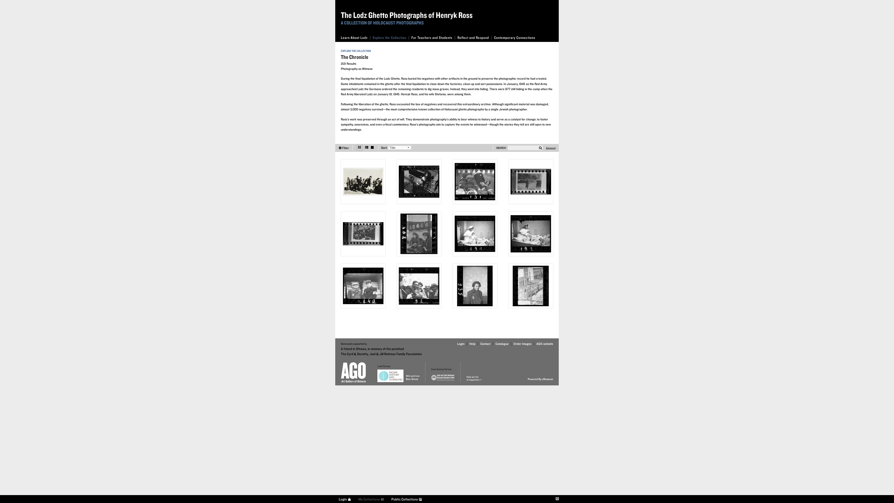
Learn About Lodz (354, 37)
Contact (485, 344)
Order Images (523, 344)
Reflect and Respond (473, 37)
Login (460, 344)
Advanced (550, 147)
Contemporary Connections (514, 37)
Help (472, 344)
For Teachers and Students (431, 37)
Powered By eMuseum (540, 379)
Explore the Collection (389, 37)
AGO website (544, 344)
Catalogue (502, 344)
